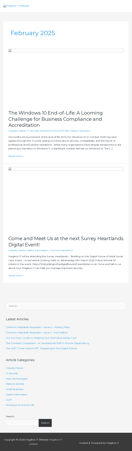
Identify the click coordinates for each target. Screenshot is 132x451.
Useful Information (37, 250)
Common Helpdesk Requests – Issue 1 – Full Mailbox (37, 332)
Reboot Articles (15, 383)
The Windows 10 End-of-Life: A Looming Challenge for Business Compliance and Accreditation (55, 119)
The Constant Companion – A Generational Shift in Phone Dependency (47, 343)
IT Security (33, 130)
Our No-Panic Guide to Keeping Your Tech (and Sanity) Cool (41, 337)
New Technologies (17, 378)
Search (10, 416)
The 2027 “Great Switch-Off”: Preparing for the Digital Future (41, 348)
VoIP (9, 399)
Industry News (17, 130)
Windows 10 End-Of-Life (54, 130)
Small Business (14, 389)
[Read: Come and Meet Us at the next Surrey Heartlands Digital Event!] (65, 199)
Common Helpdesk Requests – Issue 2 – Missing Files (37, 327)
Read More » (16, 155)
